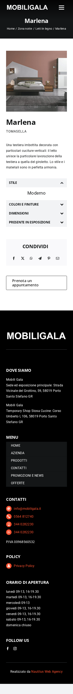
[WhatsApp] (31, 258)
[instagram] (15, 648)
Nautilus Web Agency (47, 672)
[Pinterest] (49, 258)
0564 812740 (23, 516)
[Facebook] (13, 258)
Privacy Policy (24, 566)
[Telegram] (40, 258)
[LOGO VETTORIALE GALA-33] (27, 5)
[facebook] (7, 648)
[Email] (57, 258)
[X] (22, 258)
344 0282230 (23, 524)
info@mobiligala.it (27, 509)
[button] (36, 182)
